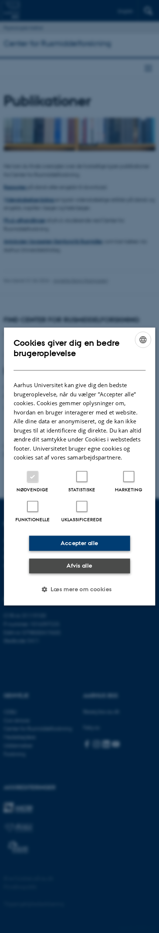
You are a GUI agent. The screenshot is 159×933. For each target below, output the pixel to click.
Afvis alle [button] (79, 565)
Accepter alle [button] (79, 543)
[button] (79, 589)
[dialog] (79, 467)
